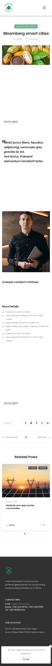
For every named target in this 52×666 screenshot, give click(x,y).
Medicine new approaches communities (20, 507)
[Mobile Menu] (44, 8)
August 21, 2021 (11, 502)
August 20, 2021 (22, 26)
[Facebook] (25, 423)
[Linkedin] (47, 423)
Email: (7, 604)
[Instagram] (42, 423)
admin (19, 39)
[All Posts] (26, 437)
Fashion (33, 26)
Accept (26, 659)
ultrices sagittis (11, 121)
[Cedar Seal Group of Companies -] (8, 7)
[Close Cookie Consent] (50, 646)
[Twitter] (31, 423)
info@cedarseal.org (20, 604)
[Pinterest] (36, 423)
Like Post (33, 39)
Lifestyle (43, 468)
